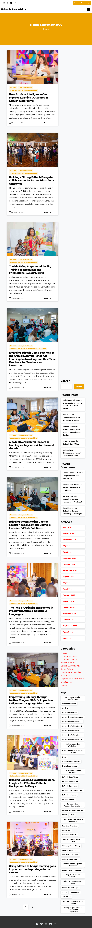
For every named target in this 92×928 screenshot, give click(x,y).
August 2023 (68, 632)
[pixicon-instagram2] (46, 923)
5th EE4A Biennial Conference (72, 698)
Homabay (66, 830)
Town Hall (66, 897)
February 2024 (69, 595)
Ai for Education (69, 704)
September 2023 (70, 626)
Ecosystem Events (69, 659)
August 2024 (68, 577)
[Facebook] (4, 3)
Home (46, 29)
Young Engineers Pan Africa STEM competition (73, 910)
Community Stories (69, 656)
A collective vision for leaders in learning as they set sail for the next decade (31, 445)
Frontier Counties (69, 826)
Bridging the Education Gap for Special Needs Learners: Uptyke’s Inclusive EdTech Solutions (29, 525)
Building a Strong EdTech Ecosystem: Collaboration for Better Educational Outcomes (32, 180)
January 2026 (68, 534)
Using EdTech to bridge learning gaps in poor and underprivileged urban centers (32, 869)
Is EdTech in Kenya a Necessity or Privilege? (72, 487)
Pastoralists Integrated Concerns (72, 865)
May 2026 (67, 527)
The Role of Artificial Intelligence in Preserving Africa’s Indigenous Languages (31, 611)
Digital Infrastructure (71, 762)
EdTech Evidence (69, 786)
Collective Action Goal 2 (72, 726)
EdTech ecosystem (70, 782)
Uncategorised (67, 682)
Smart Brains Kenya (70, 888)
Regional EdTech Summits (72, 679)
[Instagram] (15, 3)
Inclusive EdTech (69, 835)
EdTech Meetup (68, 663)
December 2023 (69, 607)
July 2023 (67, 638)
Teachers (75, 892)
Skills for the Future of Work (72, 882)
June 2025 (67, 552)
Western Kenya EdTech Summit (73, 902)
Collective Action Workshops (72, 745)
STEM (64, 892)
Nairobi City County (70, 859)
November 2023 (69, 613)
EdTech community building (73, 771)
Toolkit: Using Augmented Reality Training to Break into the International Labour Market (30, 270)
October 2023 (68, 620)
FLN (72, 815)
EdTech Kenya (68, 799)
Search (65, 380)
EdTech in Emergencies (72, 790)
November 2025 (69, 540)
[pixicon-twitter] (41, 923)
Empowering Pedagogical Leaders (73, 805)
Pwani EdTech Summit (71, 870)
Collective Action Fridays (72, 717)
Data (64, 757)
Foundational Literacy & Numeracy (73, 820)
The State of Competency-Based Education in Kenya (71, 417)
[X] (7, 3)
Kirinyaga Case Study (71, 846)
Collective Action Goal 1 (72, 722)
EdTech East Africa (70, 777)
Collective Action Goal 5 (72, 740)
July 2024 (67, 583)
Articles (64, 653)
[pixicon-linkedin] (50, 923)
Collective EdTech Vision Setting (72, 751)
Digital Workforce (69, 766)
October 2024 (69, 564)
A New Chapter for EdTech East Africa (72, 475)
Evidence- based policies (72, 810)
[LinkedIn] (11, 3)
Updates (64, 685)
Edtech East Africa (13, 9)
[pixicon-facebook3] (37, 923)
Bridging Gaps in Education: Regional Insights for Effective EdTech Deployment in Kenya (32, 783)
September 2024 (70, 570)
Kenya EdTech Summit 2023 (72, 840)
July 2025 (67, 546)
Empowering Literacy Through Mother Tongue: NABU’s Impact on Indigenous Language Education (31, 700)
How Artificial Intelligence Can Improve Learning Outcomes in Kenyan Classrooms (28, 97)
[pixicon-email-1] (55, 923)
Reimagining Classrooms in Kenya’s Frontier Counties (72, 453)
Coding (65, 708)
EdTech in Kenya (69, 795)
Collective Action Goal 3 (72, 731)
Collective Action (69, 713)
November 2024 (69, 558)
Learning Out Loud (70, 850)
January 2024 (68, 601)
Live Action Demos (70, 855)
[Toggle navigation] (88, 9)
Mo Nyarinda (68, 496)
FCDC (64, 815)
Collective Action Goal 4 (72, 735)
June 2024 (67, 589)
